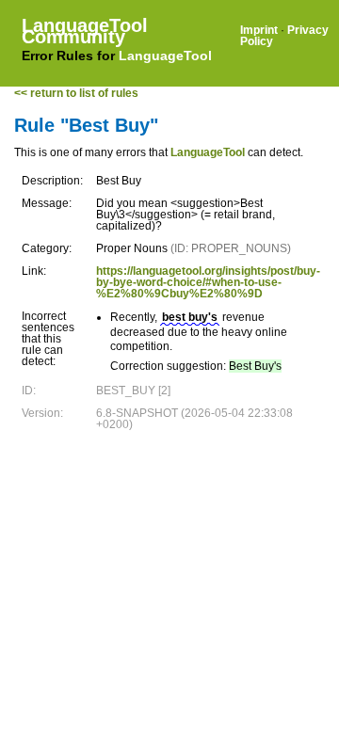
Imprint (259, 30)
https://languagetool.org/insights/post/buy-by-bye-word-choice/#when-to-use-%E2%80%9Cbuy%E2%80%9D (208, 282)
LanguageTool (165, 55)
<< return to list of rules (76, 93)
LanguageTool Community (85, 31)
